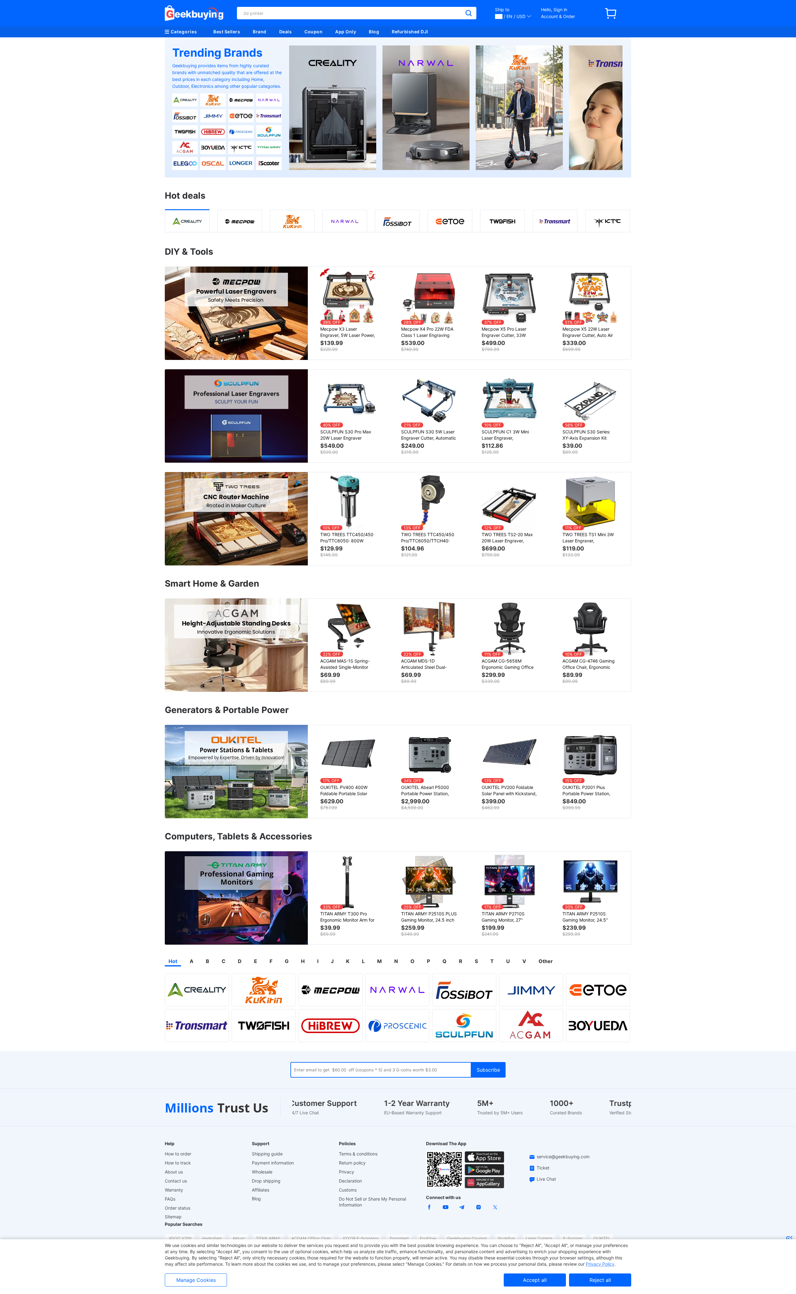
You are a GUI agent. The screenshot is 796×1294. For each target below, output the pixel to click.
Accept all (535, 1280)
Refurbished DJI (410, 31)
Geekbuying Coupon (467, 1238)
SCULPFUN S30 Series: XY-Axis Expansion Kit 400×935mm (586, 435)
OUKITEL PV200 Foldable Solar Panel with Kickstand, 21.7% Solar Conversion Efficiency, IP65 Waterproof (510, 791)
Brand (259, 31)
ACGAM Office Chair (311, 1238)
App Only (345, 31)
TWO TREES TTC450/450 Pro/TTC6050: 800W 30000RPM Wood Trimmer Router (347, 538)
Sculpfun (506, 1238)
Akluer (239, 1238)
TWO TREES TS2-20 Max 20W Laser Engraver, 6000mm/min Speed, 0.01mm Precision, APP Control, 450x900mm (507, 538)
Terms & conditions (358, 1153)
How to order (178, 1153)
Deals (285, 31)
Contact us (176, 1180)
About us (174, 1171)
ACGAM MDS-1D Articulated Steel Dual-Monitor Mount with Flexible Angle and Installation (429, 664)
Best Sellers (226, 31)
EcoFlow (428, 1238)
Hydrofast (212, 1238)
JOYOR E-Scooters (360, 1238)
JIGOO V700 (180, 1238)
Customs (348, 1189)
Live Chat (546, 1179)
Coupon (313, 31)
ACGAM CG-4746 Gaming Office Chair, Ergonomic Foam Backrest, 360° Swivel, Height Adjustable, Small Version (588, 664)
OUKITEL (602, 1238)
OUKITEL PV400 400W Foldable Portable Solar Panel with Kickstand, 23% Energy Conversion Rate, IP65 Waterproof (347, 791)
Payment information (273, 1162)
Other (546, 961)
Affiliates (260, 1189)
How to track (178, 1162)
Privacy (346, 1171)
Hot (173, 961)
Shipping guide (267, 1153)
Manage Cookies (196, 1280)
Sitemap (173, 1216)
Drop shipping (266, 1180)
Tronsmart (399, 1238)
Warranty (174, 1189)
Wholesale (262, 1171)
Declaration (350, 1180)
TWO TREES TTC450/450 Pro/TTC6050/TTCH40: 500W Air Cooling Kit (427, 538)
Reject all (600, 1280)
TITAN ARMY (268, 1238)
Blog (374, 31)
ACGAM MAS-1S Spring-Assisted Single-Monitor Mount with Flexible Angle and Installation (346, 664)
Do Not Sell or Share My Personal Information (372, 1201)
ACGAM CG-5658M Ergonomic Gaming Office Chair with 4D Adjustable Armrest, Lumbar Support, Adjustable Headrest (508, 664)
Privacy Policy (600, 1264)
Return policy (352, 1162)
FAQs (170, 1199)
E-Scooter (573, 1238)
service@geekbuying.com (563, 1156)
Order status (177, 1208)
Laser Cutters (539, 1238)
